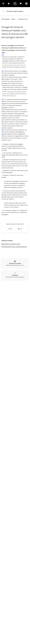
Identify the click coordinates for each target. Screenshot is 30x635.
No (19, 229)
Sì (9, 229)
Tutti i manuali (5, 19)
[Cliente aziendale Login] (26, 3)
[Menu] (3, 3)
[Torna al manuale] (4, 11)
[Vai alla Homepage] (15, 3)
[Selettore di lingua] (8, 3)
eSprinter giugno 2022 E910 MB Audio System (13, 19)
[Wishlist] (20, 3)
